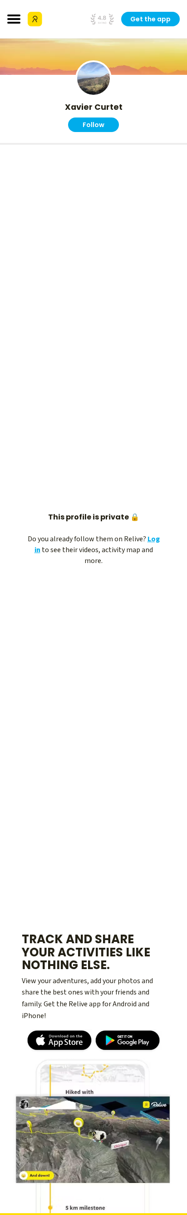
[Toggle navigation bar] (13, 19)
